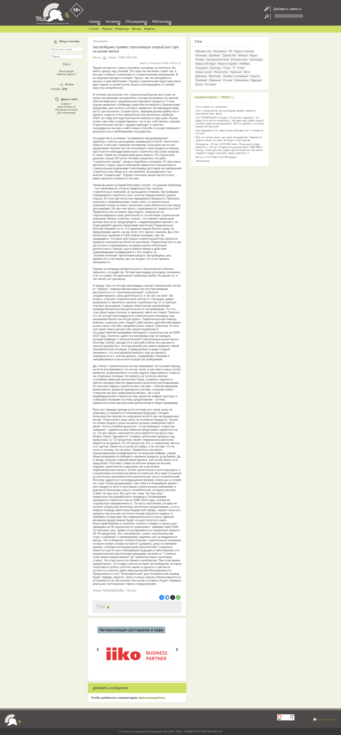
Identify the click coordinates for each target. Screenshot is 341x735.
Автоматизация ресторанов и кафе (131, 630)
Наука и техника (244, 51)
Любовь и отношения (235, 76)
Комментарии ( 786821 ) (214, 97)
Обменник (215, 80)
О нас (226, 67)
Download (201, 80)
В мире (200, 59)
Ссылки (227, 80)
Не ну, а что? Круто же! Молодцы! (216, 157)
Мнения (242, 55)
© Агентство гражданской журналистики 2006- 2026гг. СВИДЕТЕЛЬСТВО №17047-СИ (170, 731)
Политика (201, 55)
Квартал (149, 28)
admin (143, 63)
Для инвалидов (66, 112)
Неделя (107, 28)
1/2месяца (122, 28)
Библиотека (241, 80)
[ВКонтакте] (161, 597)
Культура (215, 67)
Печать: (97, 57)
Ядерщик (256, 80)
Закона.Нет (229, 55)
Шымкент (214, 55)
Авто (246, 72)
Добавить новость (286, 9)
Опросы (255, 76)
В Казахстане (239, 59)
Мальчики (215, 76)
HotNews (245, 63)
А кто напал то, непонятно (211, 106)
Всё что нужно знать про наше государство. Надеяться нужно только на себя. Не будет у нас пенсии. (229, 139)
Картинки (235, 72)
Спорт (241, 67)
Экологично (203, 160)
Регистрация (66, 71)
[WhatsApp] (178, 597)
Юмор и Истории (205, 63)
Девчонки (201, 76)
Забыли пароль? (66, 74)
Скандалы (202, 67)
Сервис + (66, 103)
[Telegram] (167, 597)
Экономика (100, 41)
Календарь (256, 59)
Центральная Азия (217, 59)
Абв (122, 57)
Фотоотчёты (221, 72)
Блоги (199, 84)
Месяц (136, 28)
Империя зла (203, 51)
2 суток (94, 28)
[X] (172, 597)
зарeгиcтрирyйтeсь (151, 697)
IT (234, 67)
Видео (253, 55)
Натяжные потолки (66, 109)
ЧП (230, 51)
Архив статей (204, 72)
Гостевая (210, 84)
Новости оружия (227, 63)
